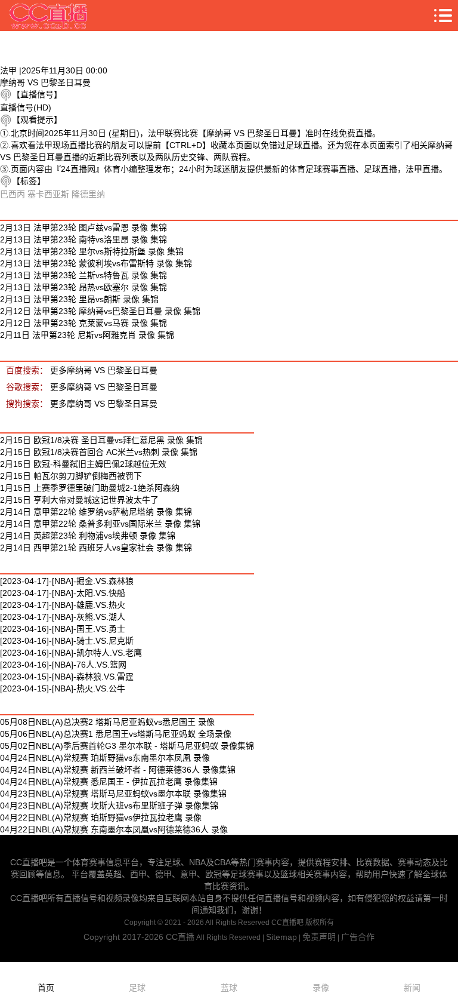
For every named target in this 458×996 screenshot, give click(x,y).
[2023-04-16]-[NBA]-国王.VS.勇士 (62, 629)
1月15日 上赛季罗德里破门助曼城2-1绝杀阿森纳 (90, 488)
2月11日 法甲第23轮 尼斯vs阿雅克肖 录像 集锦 (87, 335)
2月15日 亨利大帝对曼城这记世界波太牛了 (79, 500)
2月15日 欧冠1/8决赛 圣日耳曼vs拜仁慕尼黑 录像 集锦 (101, 440)
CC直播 (180, 937)
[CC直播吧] (49, 15)
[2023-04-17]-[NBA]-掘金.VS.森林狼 (67, 581)
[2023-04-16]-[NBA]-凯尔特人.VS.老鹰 (71, 652)
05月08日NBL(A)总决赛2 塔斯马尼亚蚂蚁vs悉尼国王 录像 (107, 722)
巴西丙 (12, 194)
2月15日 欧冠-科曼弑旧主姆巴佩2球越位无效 (83, 464)
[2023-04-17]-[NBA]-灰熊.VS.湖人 (62, 617)
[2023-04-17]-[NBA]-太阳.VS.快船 (62, 593)
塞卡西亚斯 (48, 194)
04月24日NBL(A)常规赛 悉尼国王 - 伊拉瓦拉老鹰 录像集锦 (109, 781)
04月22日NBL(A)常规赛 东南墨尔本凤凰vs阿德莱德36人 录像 (114, 829)
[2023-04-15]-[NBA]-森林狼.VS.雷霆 (67, 676)
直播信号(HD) (25, 107)
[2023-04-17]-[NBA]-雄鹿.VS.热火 (62, 605)
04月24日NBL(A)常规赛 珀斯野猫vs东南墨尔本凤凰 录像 (105, 758)
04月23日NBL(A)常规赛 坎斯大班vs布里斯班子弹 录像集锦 (109, 805)
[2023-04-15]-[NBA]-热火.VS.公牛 (62, 688)
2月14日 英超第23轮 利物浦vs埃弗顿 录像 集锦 (87, 535)
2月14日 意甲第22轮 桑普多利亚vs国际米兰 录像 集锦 (100, 523)
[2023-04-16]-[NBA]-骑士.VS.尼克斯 (67, 640)
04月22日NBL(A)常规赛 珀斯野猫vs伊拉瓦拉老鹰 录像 (101, 817)
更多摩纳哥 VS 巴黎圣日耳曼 (103, 370)
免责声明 (319, 937)
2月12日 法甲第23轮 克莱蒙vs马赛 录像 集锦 (83, 323)
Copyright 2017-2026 (124, 937)
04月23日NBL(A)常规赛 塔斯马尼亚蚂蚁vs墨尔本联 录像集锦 (113, 793)
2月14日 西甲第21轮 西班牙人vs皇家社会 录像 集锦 (96, 547)
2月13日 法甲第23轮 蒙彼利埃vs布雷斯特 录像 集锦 (96, 263)
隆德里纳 (88, 194)
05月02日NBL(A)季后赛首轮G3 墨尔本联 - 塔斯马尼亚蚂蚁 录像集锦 (127, 746)
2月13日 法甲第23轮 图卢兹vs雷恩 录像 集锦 (83, 227)
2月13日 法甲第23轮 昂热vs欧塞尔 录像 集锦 (83, 287)
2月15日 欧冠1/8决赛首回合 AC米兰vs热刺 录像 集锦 (98, 452)
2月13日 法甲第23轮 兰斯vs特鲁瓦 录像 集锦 (83, 275)
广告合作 (358, 937)
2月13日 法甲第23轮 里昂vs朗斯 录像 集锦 (79, 299)
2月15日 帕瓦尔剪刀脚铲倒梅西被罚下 (71, 476)
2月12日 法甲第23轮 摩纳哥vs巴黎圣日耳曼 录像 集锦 (100, 311)
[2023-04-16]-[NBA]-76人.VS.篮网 (63, 664)
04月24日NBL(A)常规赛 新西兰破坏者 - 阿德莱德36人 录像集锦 (118, 769)
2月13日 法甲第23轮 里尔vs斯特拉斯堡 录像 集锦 (92, 251)
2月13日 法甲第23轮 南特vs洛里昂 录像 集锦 (83, 239)
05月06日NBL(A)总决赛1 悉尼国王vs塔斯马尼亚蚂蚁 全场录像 (115, 734)
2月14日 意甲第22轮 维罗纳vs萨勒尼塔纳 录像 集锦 (96, 512)
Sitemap (281, 937)
